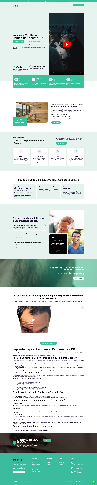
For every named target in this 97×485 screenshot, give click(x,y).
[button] (93, 481)
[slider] (33, 320)
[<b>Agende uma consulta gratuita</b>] (14, 443)
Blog (50, 5)
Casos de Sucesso (44, 5)
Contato (54, 5)
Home (37, 5)
